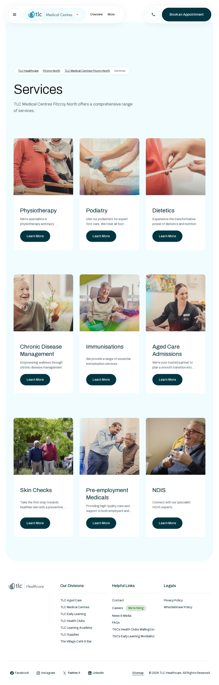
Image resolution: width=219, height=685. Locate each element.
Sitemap (138, 673)
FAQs (116, 622)
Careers (117, 608)
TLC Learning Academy (76, 627)
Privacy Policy (173, 600)
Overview (96, 14)
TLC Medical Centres (74, 607)
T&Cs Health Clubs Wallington (133, 629)
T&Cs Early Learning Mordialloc (133, 636)
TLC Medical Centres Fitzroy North (87, 70)
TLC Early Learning (73, 614)
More (111, 14)
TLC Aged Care (71, 600)
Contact (118, 600)
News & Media (121, 615)
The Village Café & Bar (76, 641)
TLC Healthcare (28, 70)
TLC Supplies (69, 634)
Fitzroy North (51, 70)
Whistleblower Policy (178, 607)
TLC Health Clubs (72, 621)
